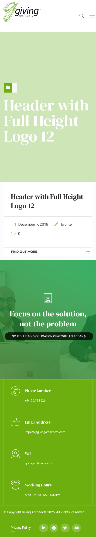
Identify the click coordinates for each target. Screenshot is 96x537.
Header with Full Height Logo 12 (47, 201)
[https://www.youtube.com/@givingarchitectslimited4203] (76, 528)
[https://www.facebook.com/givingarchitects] (53, 528)
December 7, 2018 (33, 224)
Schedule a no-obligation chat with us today (48, 336)
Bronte (66, 224)
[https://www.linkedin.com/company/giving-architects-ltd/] (43, 528)
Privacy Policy (21, 528)
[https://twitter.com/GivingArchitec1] (65, 528)
